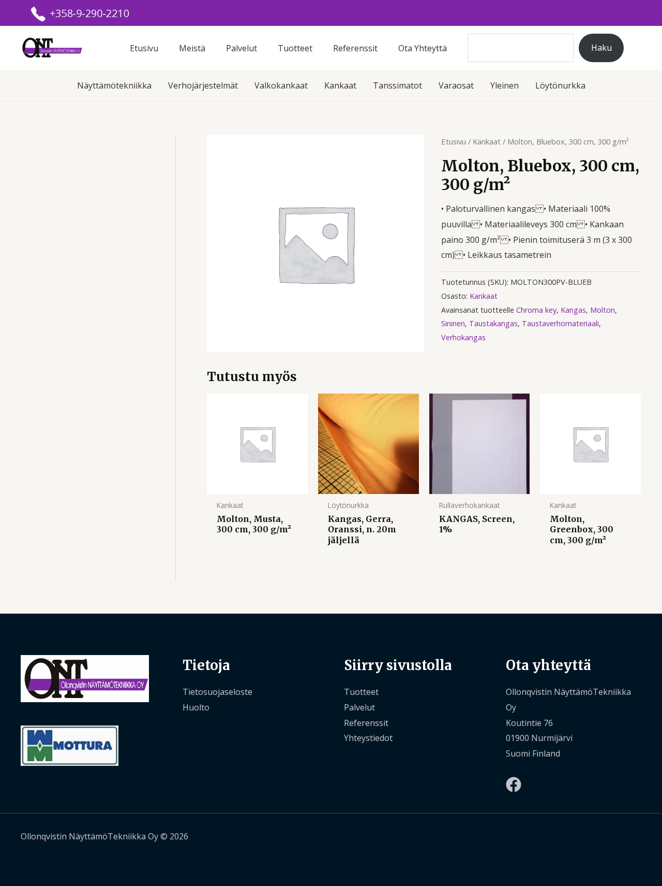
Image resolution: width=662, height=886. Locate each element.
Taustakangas (493, 323)
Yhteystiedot (368, 738)
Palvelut (241, 48)
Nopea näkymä (257, 484)
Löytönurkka (560, 85)
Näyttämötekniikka (114, 85)
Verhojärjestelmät (203, 85)
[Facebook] (513, 784)
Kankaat (340, 85)
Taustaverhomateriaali (560, 323)
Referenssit (355, 48)
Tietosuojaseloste (217, 692)
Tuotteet (295, 48)
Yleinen (504, 85)
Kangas (573, 310)
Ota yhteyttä (422, 48)
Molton (602, 310)
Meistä (192, 48)
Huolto (196, 707)
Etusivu (144, 48)
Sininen (453, 323)
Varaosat (456, 85)
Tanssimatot (397, 85)
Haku (601, 47)
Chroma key (536, 310)
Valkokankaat (281, 85)
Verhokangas (463, 337)
